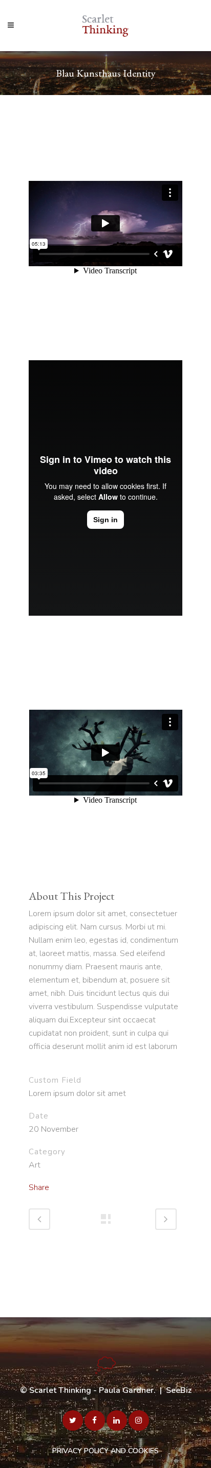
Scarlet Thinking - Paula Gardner (91, 1390)
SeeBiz (179, 1390)
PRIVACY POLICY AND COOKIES (105, 1451)
